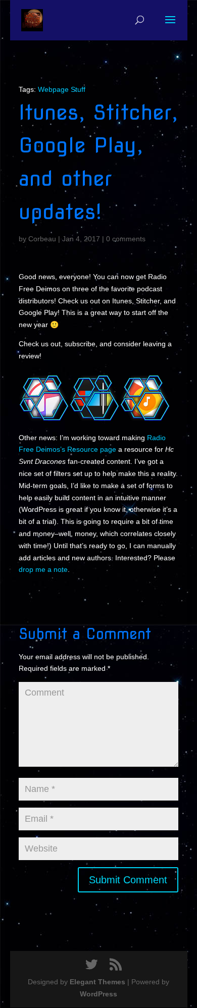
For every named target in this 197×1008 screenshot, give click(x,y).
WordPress (98, 994)
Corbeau (42, 239)
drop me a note (43, 569)
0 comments (125, 239)
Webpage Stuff (61, 89)
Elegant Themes (97, 982)
